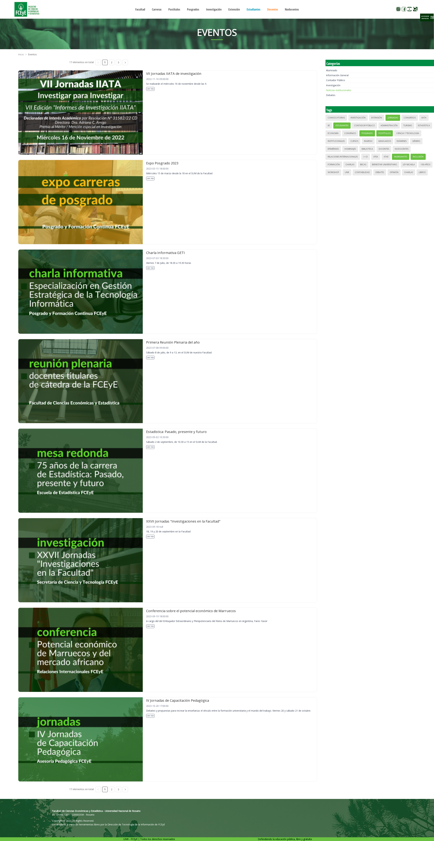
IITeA (375, 156)
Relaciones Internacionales (343, 156)
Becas (363, 164)
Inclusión (418, 156)
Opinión (394, 172)
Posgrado (367, 133)
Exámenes (402, 141)
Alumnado (331, 70)
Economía (333, 133)
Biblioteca (367, 148)
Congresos (410, 117)
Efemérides (333, 148)
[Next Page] (125, 62)
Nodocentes (401, 148)
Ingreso (368, 141)
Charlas (350, 164)
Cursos (354, 141)
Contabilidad (362, 172)
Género (416, 141)
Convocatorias (336, 117)
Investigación (333, 85)
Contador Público (335, 80)
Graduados (384, 141)
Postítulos (385, 133)
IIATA (423, 117)
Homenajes (350, 148)
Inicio (21, 54)
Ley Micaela (409, 164)
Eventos (32, 54)
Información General (337, 75)
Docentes (384, 148)
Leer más (150, 89)
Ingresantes (400, 156)
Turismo (407, 125)
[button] (427, 17)
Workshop (333, 172)
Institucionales (336, 141)
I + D (365, 156)
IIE (329, 125)
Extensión (376, 117)
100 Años (425, 164)
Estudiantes (342, 125)
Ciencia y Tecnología (407, 133)
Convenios (350, 133)
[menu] (217, 9)
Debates (330, 95)
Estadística (424, 125)
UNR (347, 172)
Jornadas (393, 117)
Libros (422, 172)
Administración (389, 125)
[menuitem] (140, 9)
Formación (334, 164)
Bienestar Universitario (384, 164)
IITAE (386, 156)
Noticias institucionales (338, 90)
